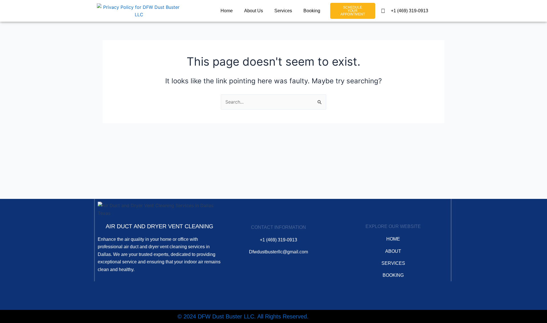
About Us (253, 10)
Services (283, 10)
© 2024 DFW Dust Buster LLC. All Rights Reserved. (243, 316)
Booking (311, 10)
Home (227, 10)
